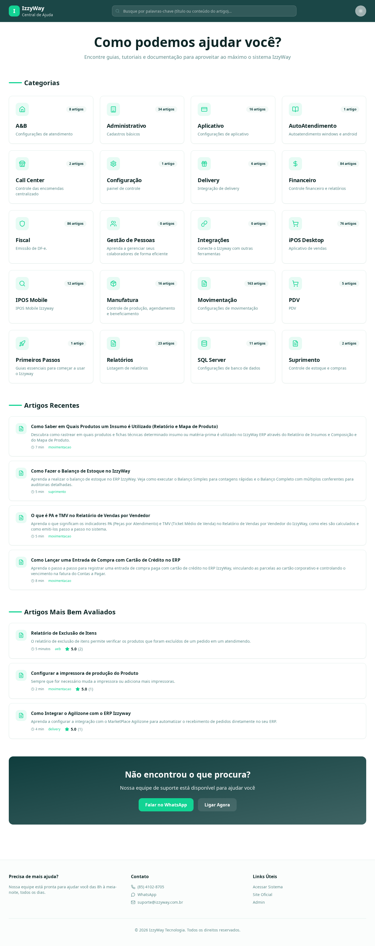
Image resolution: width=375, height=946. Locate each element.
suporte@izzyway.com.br (160, 902)
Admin (259, 902)
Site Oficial (262, 894)
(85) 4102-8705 (151, 886)
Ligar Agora (217, 805)
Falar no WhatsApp (166, 805)
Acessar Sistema (268, 886)
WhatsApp (147, 894)
